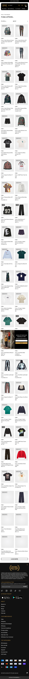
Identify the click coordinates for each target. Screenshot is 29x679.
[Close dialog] (27, 331)
